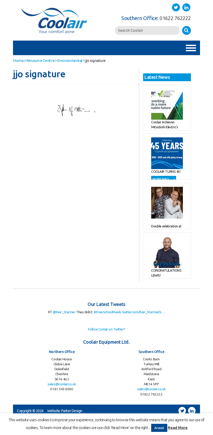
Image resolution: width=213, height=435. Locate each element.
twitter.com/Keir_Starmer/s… (143, 312)
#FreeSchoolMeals (107, 312)
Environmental (70, 60)
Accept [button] (159, 428)
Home (18, 60)
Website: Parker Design (64, 411)
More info (161, 179)
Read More (177, 427)
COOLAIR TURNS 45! (165, 171)
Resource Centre (40, 60)
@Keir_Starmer (64, 312)
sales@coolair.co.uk (62, 384)
